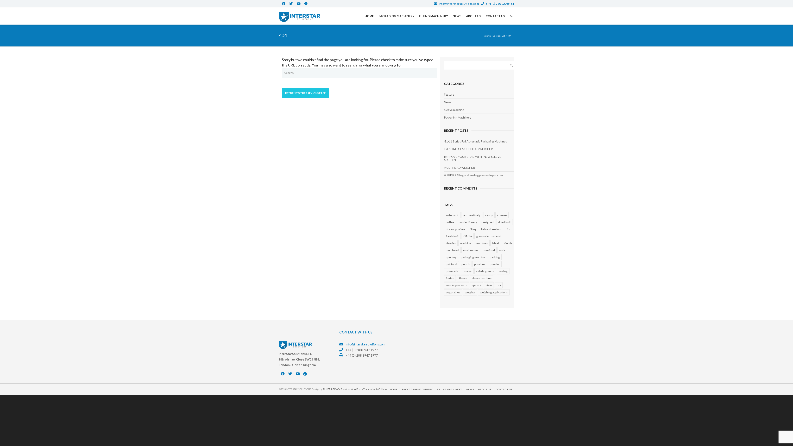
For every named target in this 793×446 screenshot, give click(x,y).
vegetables (453, 292)
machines (482, 243)
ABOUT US (473, 16)
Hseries (451, 243)
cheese (502, 215)
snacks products (456, 285)
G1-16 (467, 236)
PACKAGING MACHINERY (396, 16)
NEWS (457, 16)
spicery (476, 285)
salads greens (485, 271)
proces (467, 271)
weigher (470, 292)
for (508, 229)
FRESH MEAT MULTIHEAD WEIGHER (468, 149)
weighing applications (494, 292)
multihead (452, 250)
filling (473, 229)
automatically (472, 215)
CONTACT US (495, 16)
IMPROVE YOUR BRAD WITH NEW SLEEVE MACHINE (472, 158)
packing (495, 257)
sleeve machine (481, 278)
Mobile (508, 243)
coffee (450, 222)
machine (465, 243)
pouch (466, 264)
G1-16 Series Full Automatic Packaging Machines (475, 141)
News (447, 102)
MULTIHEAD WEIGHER (459, 167)
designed (488, 222)
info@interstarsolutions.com (458, 3)
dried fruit (504, 222)
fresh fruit (452, 236)
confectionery (468, 222)
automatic (452, 215)
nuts (502, 250)
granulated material (488, 236)
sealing (503, 271)
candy (489, 215)
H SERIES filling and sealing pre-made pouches (473, 175)
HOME (369, 16)
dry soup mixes (455, 229)
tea (498, 285)
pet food (451, 264)
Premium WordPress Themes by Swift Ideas (364, 389)
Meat (495, 243)
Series (450, 278)
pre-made (452, 271)
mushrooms (470, 250)
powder (495, 264)
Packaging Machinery (457, 117)
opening (451, 257)
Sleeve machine (454, 110)
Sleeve (462, 278)
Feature (449, 94)
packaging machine (473, 257)
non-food (489, 250)
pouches (479, 264)
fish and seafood (491, 229)
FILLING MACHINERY (433, 16)
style (489, 285)
